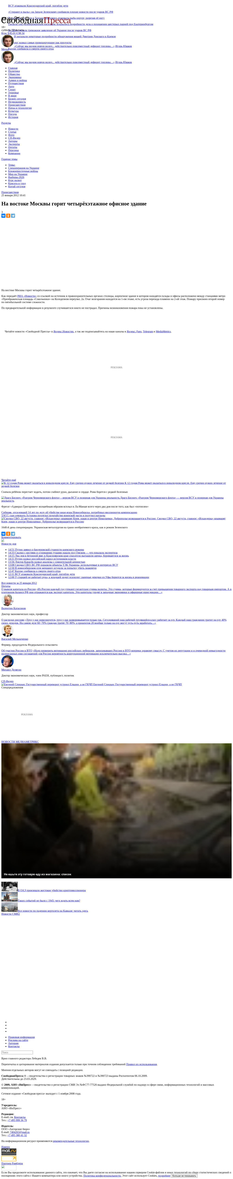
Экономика (14, 77)
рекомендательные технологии (71, 1141)
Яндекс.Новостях (63, 331)
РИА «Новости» (27, 296)
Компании (14, 153)
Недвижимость (17, 101)
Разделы (6, 123)
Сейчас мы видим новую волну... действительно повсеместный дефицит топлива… (64, 46)
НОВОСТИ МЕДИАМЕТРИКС (20, 741)
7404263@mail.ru (20, 1132)
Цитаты (12, 147)
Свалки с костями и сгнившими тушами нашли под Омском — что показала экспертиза (63, 552)
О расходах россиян (12, 619)
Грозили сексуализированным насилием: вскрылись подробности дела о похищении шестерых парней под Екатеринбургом (80, 24)
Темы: (11, 164)
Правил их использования (141, 1064)
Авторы (12, 141)
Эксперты (14, 144)
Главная (12, 68)
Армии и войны (17, 80)
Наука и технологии (20, 107)
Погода (12, 114)
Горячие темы (9, 159)
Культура (13, 111)
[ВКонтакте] (3, 216)
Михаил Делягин (11, 669)
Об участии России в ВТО (16, 650)
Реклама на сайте (18, 1040)
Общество (14, 74)
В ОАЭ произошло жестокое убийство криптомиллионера (52, 890)
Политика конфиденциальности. (102, 1175)
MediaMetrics (163, 331)
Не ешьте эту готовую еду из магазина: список (37, 874)
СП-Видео (14, 138)
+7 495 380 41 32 (17, 1135)
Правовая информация (21, 1037)
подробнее (164, 1175)
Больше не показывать (184, 1176)
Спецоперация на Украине (23, 168)
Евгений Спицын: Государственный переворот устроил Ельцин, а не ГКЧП (137, 684)
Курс (4, 33)
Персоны (13, 150)
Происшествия (16, 104)
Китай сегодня (16, 186)
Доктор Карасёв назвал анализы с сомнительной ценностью (46, 561)
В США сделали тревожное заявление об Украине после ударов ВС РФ (49, 30)
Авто (11, 86)
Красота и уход (17, 183)
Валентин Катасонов (13, 608)
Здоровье (13, 92)
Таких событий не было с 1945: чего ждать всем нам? (49, 900)
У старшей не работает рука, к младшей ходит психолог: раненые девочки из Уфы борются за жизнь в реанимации (78, 577)
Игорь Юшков (123, 46)
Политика (14, 71)
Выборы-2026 (16, 177)
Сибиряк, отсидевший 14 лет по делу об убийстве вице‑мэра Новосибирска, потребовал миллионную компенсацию (69, 512)
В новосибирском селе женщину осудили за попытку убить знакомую (52, 568)
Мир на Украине (17, 174)
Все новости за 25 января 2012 (19, 583)
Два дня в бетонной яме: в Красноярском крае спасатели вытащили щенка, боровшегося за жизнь (68, 555)
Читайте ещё (8, 479)
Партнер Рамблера (12, 1163)
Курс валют (15, 180)
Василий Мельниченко (14, 639)
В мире (12, 95)
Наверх (5, 1146)
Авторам (13, 1043)
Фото (11, 134)
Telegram (148, 331)
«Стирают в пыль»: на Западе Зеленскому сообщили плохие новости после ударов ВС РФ (60, 11)
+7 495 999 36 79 (17, 1120)
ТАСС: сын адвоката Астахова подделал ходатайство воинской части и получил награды (53, 515)
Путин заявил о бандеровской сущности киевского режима (46, 549)
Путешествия (16, 83)
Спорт (12, 89)
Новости (13, 128)
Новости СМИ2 (10, 913)
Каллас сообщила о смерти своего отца (31, 48)
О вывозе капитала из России (18, 589)
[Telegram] (13, 216)
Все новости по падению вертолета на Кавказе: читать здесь (53, 910)
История (13, 117)
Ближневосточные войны (23, 171)
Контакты (14, 1046)
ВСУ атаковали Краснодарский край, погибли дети (38, 5)
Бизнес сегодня (17, 98)
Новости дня (8, 543)
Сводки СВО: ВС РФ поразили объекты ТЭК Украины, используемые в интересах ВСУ (63, 564)
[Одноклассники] (8, 216)
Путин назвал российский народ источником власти (42, 558)
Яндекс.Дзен (134, 331)
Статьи (12, 131)
